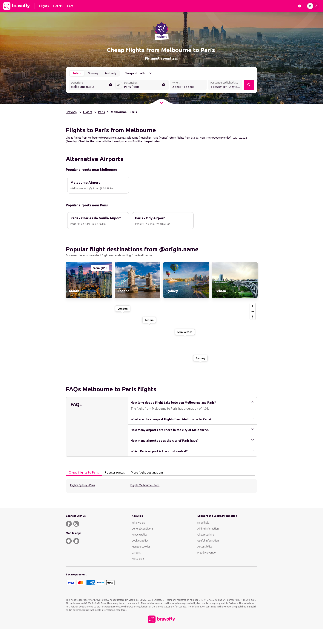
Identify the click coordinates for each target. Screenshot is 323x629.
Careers (136, 552)
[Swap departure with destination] (119, 85)
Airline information (208, 528)
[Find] (249, 85)
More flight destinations (147, 472)
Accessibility (204, 546)
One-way (93, 73)
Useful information (208, 540)
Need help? (203, 522)
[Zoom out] (252, 311)
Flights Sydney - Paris (82, 485)
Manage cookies (141, 546)
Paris (101, 112)
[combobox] (92, 85)
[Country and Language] (299, 6)
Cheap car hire (205, 534)
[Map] (161, 337)
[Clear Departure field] (111, 85)
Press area (138, 558)
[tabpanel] (161, 486)
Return (77, 73)
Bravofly (71, 112)
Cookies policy (140, 540)
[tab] (84, 472)
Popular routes (115, 472)
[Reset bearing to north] (252, 317)
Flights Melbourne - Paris (144, 485)
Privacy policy (139, 534)
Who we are (138, 522)
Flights (87, 112)
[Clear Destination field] (164, 85)
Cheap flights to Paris (84, 472)
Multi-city (110, 73)
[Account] (312, 6)
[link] (88, 280)
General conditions (142, 528)
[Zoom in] (252, 306)
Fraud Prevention (207, 552)
